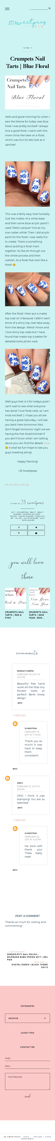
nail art (18, 518)
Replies (20, 715)
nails (42, 518)
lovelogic (27, 1139)
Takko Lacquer (28, 520)
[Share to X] (36, 527)
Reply (20, 703)
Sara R (20, 783)
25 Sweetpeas (23, 512)
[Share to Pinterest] (18, 533)
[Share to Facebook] (18, 527)
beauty (33, 512)
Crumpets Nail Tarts (31, 514)
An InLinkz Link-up (17, 484)
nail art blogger (31, 518)
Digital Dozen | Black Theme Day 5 (30, 966)
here (47, 443)
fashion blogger (26, 516)
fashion (13, 516)
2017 (13, 512)
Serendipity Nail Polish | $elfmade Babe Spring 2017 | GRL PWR (27, 957)
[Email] (36, 533)
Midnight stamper (25, 671)
